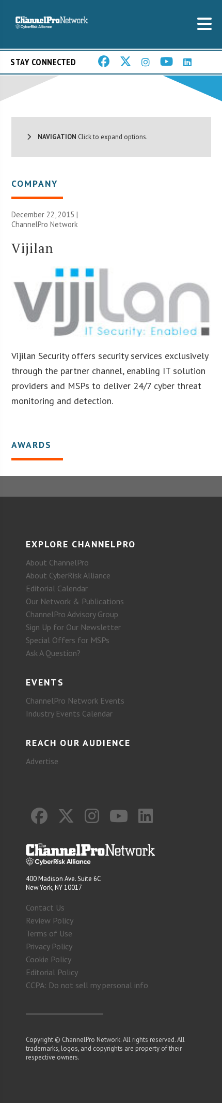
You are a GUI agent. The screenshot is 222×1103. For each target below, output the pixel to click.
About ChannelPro (57, 562)
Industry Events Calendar (69, 713)
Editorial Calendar (57, 588)
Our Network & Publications (75, 601)
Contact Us (45, 907)
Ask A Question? (53, 653)
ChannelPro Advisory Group (72, 614)
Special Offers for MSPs (67, 640)
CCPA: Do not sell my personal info (87, 985)
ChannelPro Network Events (75, 700)
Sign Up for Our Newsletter (73, 627)
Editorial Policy (52, 972)
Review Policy (49, 920)
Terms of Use (49, 933)
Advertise (42, 761)
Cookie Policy (48, 959)
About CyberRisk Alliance (68, 575)
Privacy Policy (49, 946)
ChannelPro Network (44, 224)
